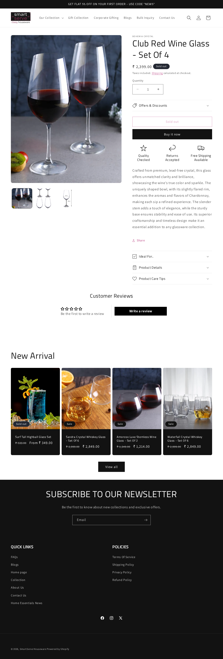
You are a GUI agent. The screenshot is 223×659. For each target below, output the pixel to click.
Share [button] (141, 240)
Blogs (15, 565)
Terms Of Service (123, 557)
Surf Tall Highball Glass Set (33, 437)
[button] (51, 17)
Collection (18, 580)
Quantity (137, 80)
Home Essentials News (26, 603)
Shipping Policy (123, 565)
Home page (19, 572)
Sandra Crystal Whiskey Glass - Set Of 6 (86, 439)
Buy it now (172, 134)
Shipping (157, 73)
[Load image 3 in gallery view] (66, 198)
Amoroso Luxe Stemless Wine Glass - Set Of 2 (137, 439)
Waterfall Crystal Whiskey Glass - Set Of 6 (184, 439)
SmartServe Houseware (33, 648)
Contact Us (18, 595)
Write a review (140, 311)
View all (111, 467)
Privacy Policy (121, 572)
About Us (17, 587)
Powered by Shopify (58, 648)
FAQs (14, 557)
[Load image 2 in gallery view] (44, 198)
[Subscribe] (145, 520)
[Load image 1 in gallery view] (22, 198)
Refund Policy (122, 580)
